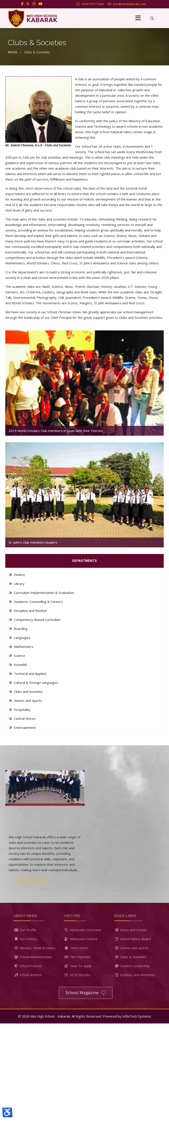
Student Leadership (134, 966)
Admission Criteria (83, 939)
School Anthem (30, 975)
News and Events (133, 930)
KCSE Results (79, 975)
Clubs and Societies (28, 691)
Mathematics (23, 646)
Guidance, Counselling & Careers (38, 601)
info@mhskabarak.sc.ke (129, 4)
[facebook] (22, 4)
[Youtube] (40, 4)
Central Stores (24, 718)
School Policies (30, 966)
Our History (28, 939)
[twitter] (27, 4)
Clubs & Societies (132, 957)
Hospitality (21, 709)
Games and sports (133, 948)
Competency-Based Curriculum (37, 619)
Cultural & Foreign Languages (35, 682)
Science (19, 655)
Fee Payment (79, 957)
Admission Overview (85, 930)
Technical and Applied (29, 673)
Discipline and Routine (30, 610)
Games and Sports (27, 700)
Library (18, 583)
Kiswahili (20, 664)
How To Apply (80, 966)
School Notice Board (135, 939)
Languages (21, 637)
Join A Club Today (31, 880)
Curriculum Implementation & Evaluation (43, 592)
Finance (19, 574)
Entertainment (24, 727)
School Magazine (83, 992)
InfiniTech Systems (136, 1016)
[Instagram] (34, 4)
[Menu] (138, 18)
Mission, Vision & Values (37, 948)
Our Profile (27, 930)
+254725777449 (92, 4)
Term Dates (78, 948)
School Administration (35, 957)
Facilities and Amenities (137, 975)
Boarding (20, 628)
